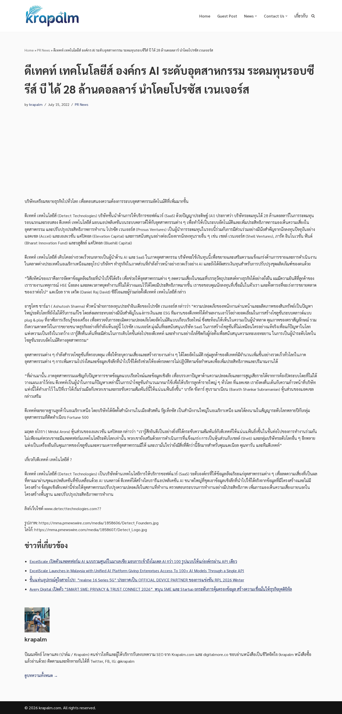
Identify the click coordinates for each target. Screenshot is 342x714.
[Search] (313, 16)
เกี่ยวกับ (301, 16)
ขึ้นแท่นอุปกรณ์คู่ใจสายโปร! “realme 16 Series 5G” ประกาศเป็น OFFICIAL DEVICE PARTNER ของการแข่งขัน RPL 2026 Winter (137, 579)
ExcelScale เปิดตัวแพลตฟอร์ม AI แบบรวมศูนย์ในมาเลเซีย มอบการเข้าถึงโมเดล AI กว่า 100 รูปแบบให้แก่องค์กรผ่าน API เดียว (133, 561)
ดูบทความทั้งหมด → (41, 675)
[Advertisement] (171, 148)
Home (204, 16)
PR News (43, 50)
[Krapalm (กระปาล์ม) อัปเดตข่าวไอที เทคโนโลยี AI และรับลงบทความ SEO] (52, 16)
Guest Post (227, 16)
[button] (256, 16)
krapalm (36, 104)
